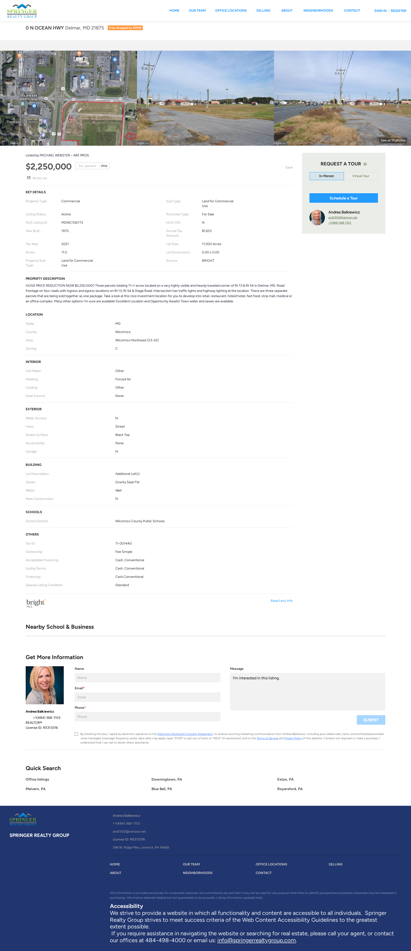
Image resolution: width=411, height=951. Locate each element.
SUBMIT (371, 720)
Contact (352, 11)
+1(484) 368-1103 (339, 222)
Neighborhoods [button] (318, 11)
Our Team (197, 11)
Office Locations (231, 11)
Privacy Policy (293, 738)
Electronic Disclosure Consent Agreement (185, 734)
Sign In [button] (380, 11)
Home (174, 11)
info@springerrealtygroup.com (256, 940)
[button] (116, 866)
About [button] (287, 11)
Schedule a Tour (344, 198)
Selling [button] (263, 11)
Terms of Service (267, 738)
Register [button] (398, 11)
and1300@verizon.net (342, 217)
